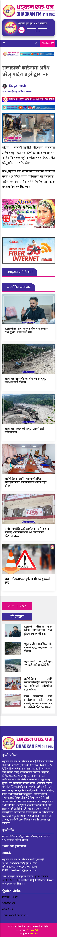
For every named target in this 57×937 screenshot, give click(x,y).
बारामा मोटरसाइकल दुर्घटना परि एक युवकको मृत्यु (27, 581)
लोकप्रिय (17, 616)
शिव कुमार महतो (17, 86)
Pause (21, 30)
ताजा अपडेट (17, 606)
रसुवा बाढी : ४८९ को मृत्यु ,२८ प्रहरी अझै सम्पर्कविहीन (24, 431)
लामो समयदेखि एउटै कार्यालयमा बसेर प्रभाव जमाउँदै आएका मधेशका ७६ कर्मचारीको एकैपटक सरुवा (27, 532)
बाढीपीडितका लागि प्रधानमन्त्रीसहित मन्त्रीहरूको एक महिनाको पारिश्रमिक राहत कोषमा (26, 482)
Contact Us (8, 903)
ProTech (34, 933)
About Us (7, 909)
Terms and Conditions (15, 915)
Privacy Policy (9, 897)
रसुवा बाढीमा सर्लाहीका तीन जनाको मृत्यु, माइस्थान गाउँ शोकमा (25, 381)
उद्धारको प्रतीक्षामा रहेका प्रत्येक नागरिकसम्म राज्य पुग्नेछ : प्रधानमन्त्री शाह (26, 330)
